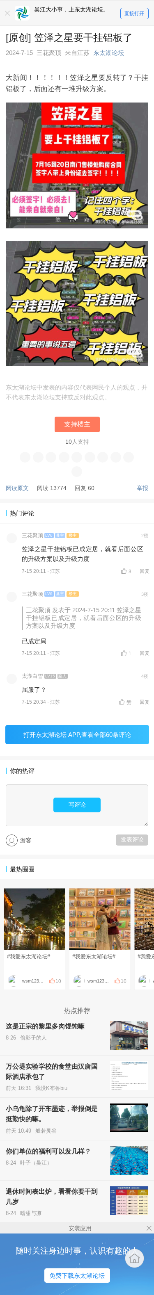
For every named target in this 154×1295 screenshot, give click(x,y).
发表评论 (132, 839)
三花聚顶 (32, 535)
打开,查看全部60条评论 (77, 734)
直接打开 (134, 13)
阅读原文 (17, 488)
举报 (142, 488)
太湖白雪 (32, 676)
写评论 (77, 804)
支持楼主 (77, 424)
